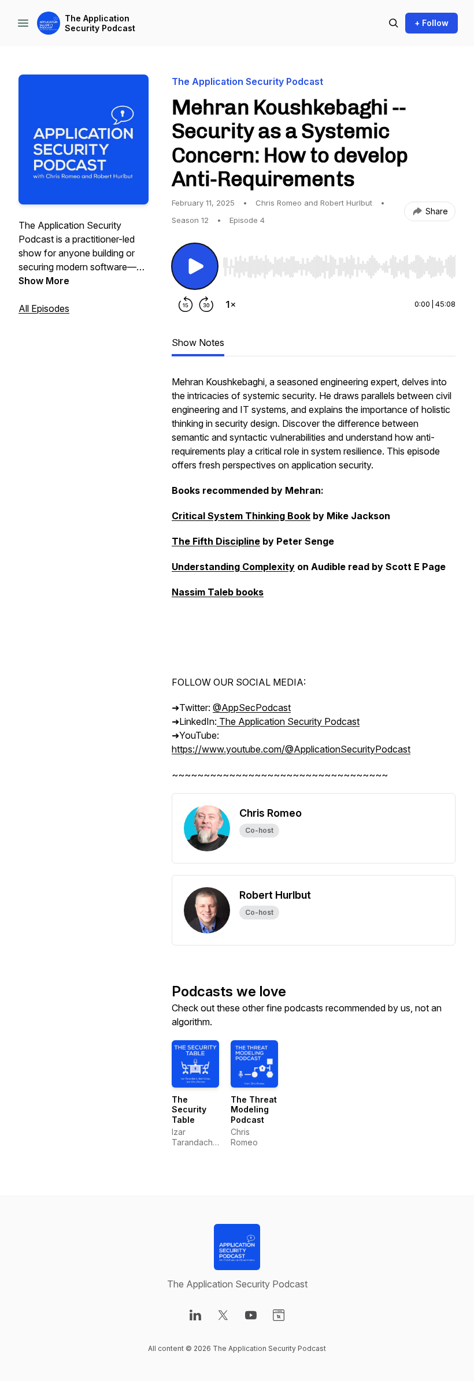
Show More (43, 280)
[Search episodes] (393, 23)
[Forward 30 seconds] (206, 304)
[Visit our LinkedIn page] (195, 1315)
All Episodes (43, 308)
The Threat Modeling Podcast (254, 1110)
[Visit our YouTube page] (251, 1315)
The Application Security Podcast (100, 23)
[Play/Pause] (195, 266)
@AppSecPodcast (252, 707)
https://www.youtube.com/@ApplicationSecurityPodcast (291, 749)
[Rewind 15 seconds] (185, 304)
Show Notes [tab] (198, 342)
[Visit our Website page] (278, 1315)
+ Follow (431, 23)
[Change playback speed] (230, 304)
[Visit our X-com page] (223, 1315)
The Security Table (189, 1110)
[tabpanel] (314, 584)
